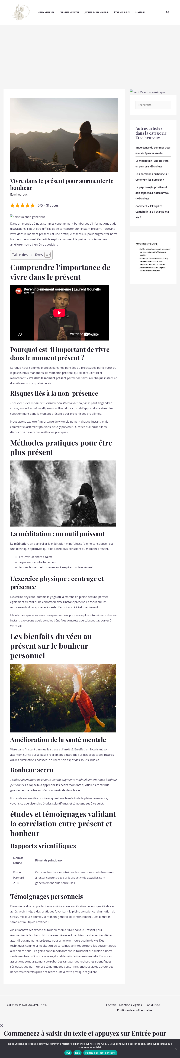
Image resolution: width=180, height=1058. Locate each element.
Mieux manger (46, 12)
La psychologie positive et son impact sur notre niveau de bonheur (152, 192)
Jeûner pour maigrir (97, 12)
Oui (68, 1052)
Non (77, 1052)
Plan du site (152, 1005)
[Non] (175, 1048)
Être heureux (122, 12)
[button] (167, 12)
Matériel (141, 12)
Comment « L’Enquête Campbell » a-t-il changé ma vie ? (152, 211)
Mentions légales (130, 1005)
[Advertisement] (90, 51)
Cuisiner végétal (69, 12)
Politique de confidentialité (134, 1010)
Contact (111, 1005)
